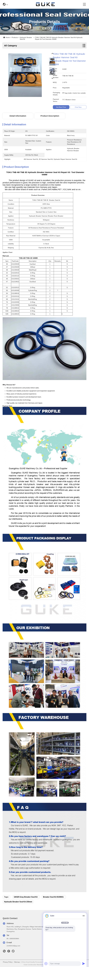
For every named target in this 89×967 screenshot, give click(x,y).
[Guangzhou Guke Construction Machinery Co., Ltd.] (45, 4)
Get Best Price (61, 107)
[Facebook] (8, 952)
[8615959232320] (13, 952)
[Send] (83, 963)
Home (8, 37)
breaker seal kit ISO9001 (53, 897)
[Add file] (46, 963)
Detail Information (18, 116)
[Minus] (83, 915)
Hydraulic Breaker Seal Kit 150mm (18, 902)
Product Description (49, 116)
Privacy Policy (7, 962)
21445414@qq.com (13, 946)
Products (15, 37)
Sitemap (17, 962)
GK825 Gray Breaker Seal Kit (25, 897)
